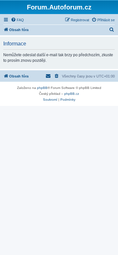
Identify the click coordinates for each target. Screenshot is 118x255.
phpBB (42, 88)
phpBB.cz (71, 93)
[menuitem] (17, 20)
